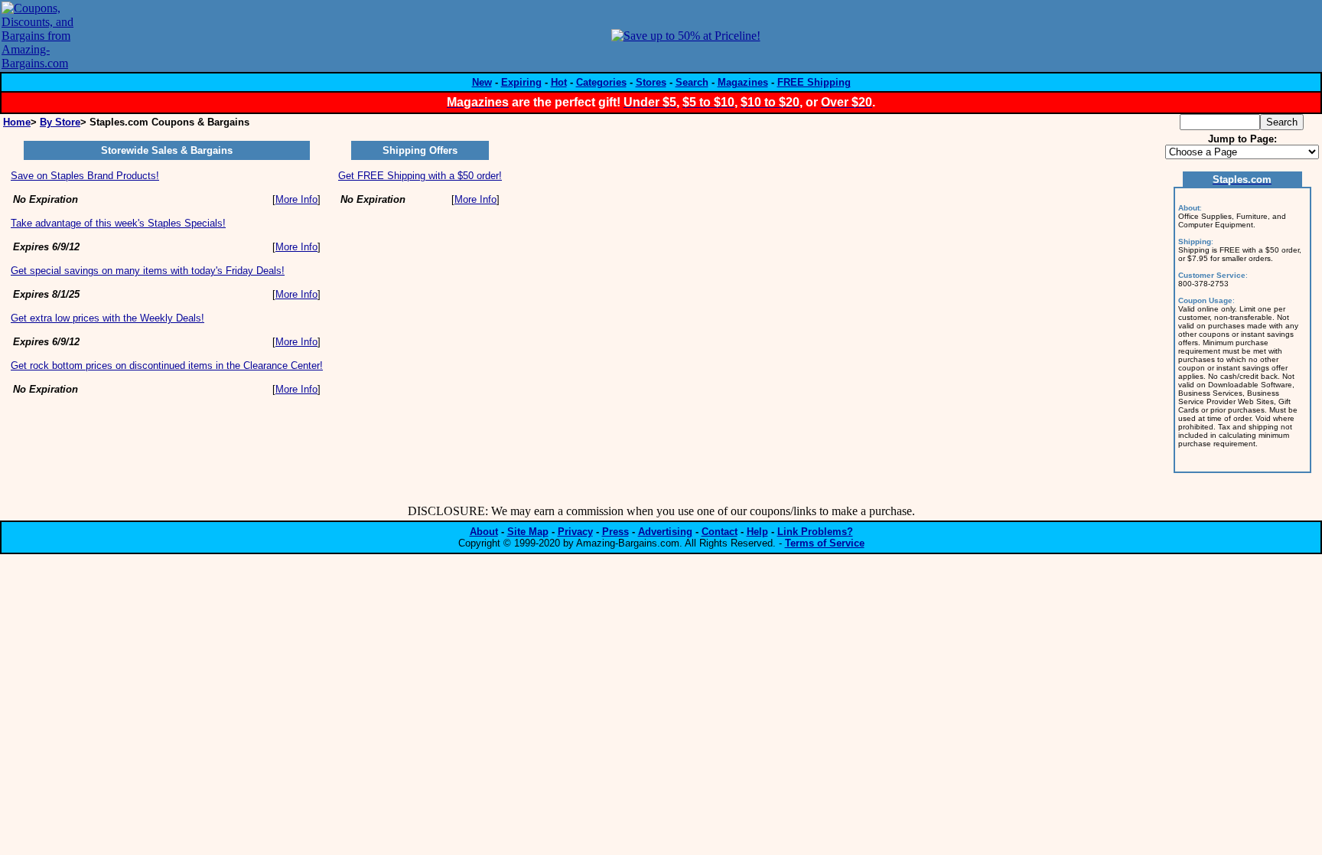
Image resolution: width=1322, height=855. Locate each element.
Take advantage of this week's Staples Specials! (118, 223)
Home (17, 122)
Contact (720, 531)
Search (692, 82)
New (482, 82)
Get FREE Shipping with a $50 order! (420, 175)
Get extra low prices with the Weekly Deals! (107, 318)
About (484, 531)
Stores (651, 82)
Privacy (575, 531)
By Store (60, 122)
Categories (601, 82)
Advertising (665, 531)
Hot (559, 82)
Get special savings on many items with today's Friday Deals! (148, 270)
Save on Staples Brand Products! (85, 175)
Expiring (521, 82)
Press (615, 531)
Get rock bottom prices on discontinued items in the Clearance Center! (167, 365)
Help (757, 531)
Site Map (528, 531)
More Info (296, 199)
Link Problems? (815, 531)
